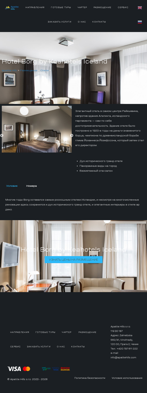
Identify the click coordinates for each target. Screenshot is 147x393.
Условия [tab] (11, 186)
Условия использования (127, 378)
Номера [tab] (31, 186)
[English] (140, 7)
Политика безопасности (89, 378)
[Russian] (140, 21)
